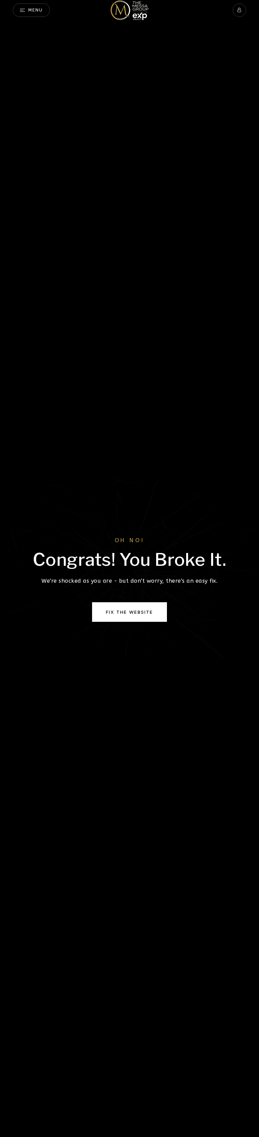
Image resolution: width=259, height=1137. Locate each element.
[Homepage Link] (129, 9)
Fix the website (129, 612)
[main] (129, 568)
